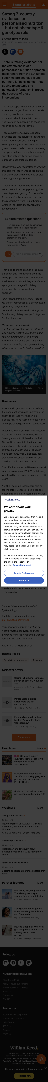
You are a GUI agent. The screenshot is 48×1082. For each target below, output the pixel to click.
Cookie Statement (22, 565)
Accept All (24, 580)
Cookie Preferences (23, 573)
